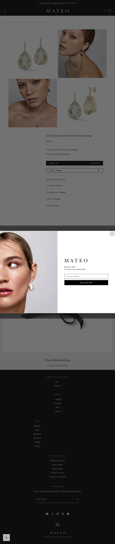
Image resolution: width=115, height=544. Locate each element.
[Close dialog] (112, 234)
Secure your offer (86, 282)
